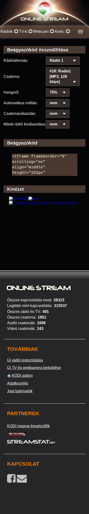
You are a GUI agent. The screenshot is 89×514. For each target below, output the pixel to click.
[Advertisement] (44, 238)
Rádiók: (7, 31)
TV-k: (24, 31)
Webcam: (41, 31)
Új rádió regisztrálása (25, 360)
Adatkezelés (17, 383)
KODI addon (22, 375)
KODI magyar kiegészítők (28, 426)
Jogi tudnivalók (20, 391)
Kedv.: (60, 31)
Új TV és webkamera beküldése (34, 368)
